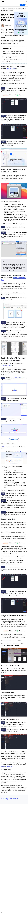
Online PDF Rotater (19, 377)
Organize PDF (11, 8)
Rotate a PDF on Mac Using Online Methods (14, 60)
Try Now (22, 4)
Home (4, 8)
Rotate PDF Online (14, 439)
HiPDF (2, 446)
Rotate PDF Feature (6, 365)
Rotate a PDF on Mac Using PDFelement (15, 51)
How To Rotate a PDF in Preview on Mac (15, 53)
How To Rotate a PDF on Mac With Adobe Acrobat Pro (15, 56)
